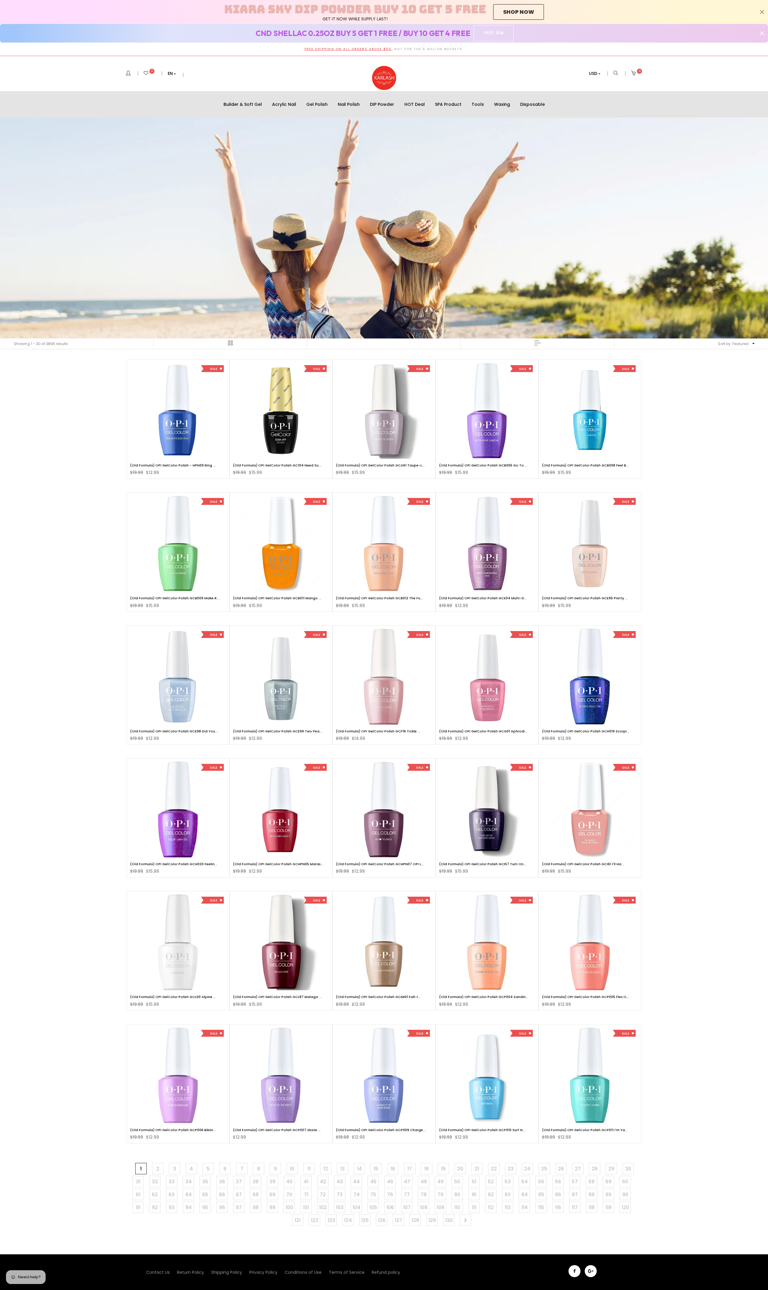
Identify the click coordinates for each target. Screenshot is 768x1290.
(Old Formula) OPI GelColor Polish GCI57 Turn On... (482, 864)
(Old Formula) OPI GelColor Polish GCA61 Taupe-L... (380, 465)
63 (172, 1194)
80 (457, 1194)
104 (356, 1207)
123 (331, 1220)
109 (440, 1207)
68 (256, 1194)
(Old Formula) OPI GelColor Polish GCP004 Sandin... (483, 996)
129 (432, 1220)
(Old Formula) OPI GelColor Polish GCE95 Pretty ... (585, 598)
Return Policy (190, 1272)
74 (356, 1194)
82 (491, 1194)
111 (474, 1207)
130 (449, 1220)
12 (325, 1168)
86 (558, 1194)
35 (205, 1181)
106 (390, 1207)
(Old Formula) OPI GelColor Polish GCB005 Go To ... (483, 465)
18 (426, 1168)
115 (541, 1207)
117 (575, 1207)
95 (205, 1207)
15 (376, 1168)
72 (323, 1194)
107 (407, 1207)
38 (256, 1181)
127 (398, 1220)
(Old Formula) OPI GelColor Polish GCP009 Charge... (381, 1130)
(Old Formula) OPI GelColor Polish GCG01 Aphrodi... (483, 731)
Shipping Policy (226, 1272)
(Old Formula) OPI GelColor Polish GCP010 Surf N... (482, 1130)
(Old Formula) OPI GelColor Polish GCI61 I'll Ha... (583, 864)
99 (272, 1207)
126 (382, 1220)
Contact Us (158, 1272)
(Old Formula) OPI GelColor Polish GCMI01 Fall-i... (378, 996)
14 (359, 1168)
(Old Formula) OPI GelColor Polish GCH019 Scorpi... (585, 731)
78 (424, 1194)
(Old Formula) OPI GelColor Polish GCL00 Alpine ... (173, 996)
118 (592, 1207)
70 (289, 1194)
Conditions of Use (303, 1272)
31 (138, 1181)
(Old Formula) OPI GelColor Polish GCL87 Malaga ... (277, 996)
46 (390, 1181)
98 (256, 1207)
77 (407, 1194)
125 (365, 1220)
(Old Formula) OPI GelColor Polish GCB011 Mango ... (277, 598)
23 (511, 1168)
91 (138, 1207)
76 (390, 1194)
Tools (478, 104)
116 (558, 1207)
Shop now (518, 12)
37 (239, 1181)
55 (541, 1181)
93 (172, 1207)
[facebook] (574, 1271)
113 (508, 1207)
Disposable (532, 104)
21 (477, 1168)
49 (440, 1181)
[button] (172, 73)
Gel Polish (317, 104)
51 (474, 1181)
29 (611, 1168)
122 (314, 1220)
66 (222, 1194)
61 (138, 1194)
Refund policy (386, 1272)
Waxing (502, 104)
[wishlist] (149, 73)
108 (424, 1207)
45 (373, 1181)
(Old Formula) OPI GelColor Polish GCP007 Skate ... (277, 1130)
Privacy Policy (263, 1272)
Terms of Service (346, 1272)
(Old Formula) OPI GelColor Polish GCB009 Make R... (174, 598)
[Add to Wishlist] (139, 372)
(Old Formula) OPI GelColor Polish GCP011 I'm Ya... (585, 1130)
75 (373, 1194)
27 (578, 1168)
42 (323, 1181)
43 (340, 1181)
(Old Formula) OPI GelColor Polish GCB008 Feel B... (585, 465)
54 (524, 1181)
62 (155, 1194)
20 (460, 1168)
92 (155, 1207)
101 (306, 1207)
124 (348, 1220)
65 (205, 1194)
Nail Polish (349, 104)
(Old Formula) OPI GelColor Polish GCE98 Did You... (174, 731)
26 (561, 1168)
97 (239, 1207)
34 (188, 1181)
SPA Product (448, 104)
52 (491, 1181)
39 (272, 1181)
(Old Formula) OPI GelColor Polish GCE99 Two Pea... (277, 731)
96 (222, 1207)
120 (625, 1207)
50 (457, 1181)
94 (188, 1207)
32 (155, 1181)
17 (409, 1168)
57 (575, 1181)
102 (323, 1207)
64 (188, 1194)
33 (172, 1181)
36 (222, 1181)
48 (424, 1181)
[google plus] (591, 1271)
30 (628, 1168)
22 (494, 1168)
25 (544, 1168)
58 (592, 1181)
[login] (128, 73)
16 (393, 1168)
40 (289, 1181)
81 (474, 1194)
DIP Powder (382, 104)
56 (558, 1181)
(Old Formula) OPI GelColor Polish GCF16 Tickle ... (378, 731)
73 (340, 1194)
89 (608, 1194)
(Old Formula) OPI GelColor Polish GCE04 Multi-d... (483, 598)
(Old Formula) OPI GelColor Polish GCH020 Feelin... (173, 864)
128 (415, 1220)
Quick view (182, 453)
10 (292, 1168)
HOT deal (414, 104)
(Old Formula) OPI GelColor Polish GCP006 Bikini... (173, 1130)
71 (306, 1194)
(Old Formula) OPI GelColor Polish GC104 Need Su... (277, 465)
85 (541, 1194)
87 (575, 1194)
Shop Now (494, 33)
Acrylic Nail (284, 104)
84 (524, 1194)
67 (239, 1194)
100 (289, 1207)
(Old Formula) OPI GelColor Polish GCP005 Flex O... (585, 996)
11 (309, 1168)
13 (342, 1168)
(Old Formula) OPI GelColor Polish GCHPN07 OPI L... (380, 864)
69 (272, 1194)
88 (592, 1194)
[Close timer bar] (762, 12)
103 (340, 1207)
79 (440, 1194)
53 (508, 1181)
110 (457, 1207)
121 (298, 1220)
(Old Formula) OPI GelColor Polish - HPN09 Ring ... (173, 465)
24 (527, 1168)
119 (608, 1207)
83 (508, 1194)
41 (306, 1181)
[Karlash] (384, 78)
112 (491, 1207)
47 (407, 1181)
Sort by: (733, 343)
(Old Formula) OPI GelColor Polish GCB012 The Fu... (379, 598)
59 (608, 1181)
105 (373, 1207)
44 (356, 1181)
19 (443, 1168)
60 (625, 1181)
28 (595, 1168)
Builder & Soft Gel (243, 104)
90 (625, 1194)
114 (524, 1207)
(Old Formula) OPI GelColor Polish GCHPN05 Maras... (278, 864)
